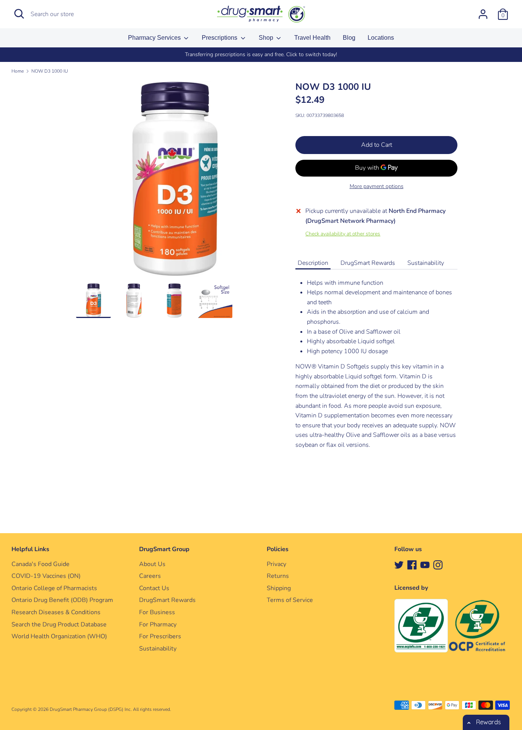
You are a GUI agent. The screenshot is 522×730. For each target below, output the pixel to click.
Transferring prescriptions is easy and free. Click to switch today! (261, 54)
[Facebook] (412, 564)
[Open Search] (19, 13)
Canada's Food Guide (40, 564)
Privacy (276, 564)
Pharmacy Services (155, 37)
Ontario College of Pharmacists (54, 588)
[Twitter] (399, 564)
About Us (152, 564)
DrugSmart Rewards (367, 263)
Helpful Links (30, 549)
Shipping (279, 588)
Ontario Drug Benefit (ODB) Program (62, 600)
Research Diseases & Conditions (56, 612)
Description (313, 263)
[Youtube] (425, 564)
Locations (381, 37)
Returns (278, 576)
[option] (261, 54)
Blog (349, 37)
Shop (267, 37)
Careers (150, 576)
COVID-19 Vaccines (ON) (46, 576)
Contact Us (154, 588)
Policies (278, 549)
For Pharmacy (158, 624)
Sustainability (425, 263)
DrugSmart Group (164, 549)
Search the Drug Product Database (59, 624)
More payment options (377, 186)
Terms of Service (290, 600)
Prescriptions (220, 37)
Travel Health (312, 37)
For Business (157, 612)
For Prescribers (160, 636)
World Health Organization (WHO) (59, 636)
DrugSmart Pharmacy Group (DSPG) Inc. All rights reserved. (110, 709)
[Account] (483, 11)
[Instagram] (438, 564)
